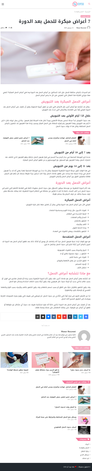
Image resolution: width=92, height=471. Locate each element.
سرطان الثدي (84, 455)
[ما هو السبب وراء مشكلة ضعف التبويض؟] (45, 360)
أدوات (87, 444)
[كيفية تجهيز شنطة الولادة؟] (14, 360)
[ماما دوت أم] (77, 4)
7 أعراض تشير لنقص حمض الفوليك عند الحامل (16, 139)
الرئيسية (87, 11)
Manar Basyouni (81, 28)
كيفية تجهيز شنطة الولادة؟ (17, 370)
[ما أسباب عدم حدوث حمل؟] (76, 360)
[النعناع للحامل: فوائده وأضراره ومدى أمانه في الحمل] (84, 140)
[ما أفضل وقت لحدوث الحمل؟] (84, 410)
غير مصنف (85, 458)
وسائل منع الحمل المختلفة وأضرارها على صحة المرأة (56, 417)
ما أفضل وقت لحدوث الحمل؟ (65, 407)
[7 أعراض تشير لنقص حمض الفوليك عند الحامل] (37, 140)
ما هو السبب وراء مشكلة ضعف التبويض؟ (47, 371)
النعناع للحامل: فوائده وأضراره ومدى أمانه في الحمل (62, 139)
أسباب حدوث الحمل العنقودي (65, 427)
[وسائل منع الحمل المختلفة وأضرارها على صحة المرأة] (84, 420)
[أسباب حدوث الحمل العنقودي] (84, 430)
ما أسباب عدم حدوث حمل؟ (80, 370)
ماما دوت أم (70, 466)
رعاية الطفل (85, 451)
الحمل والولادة (79, 11)
